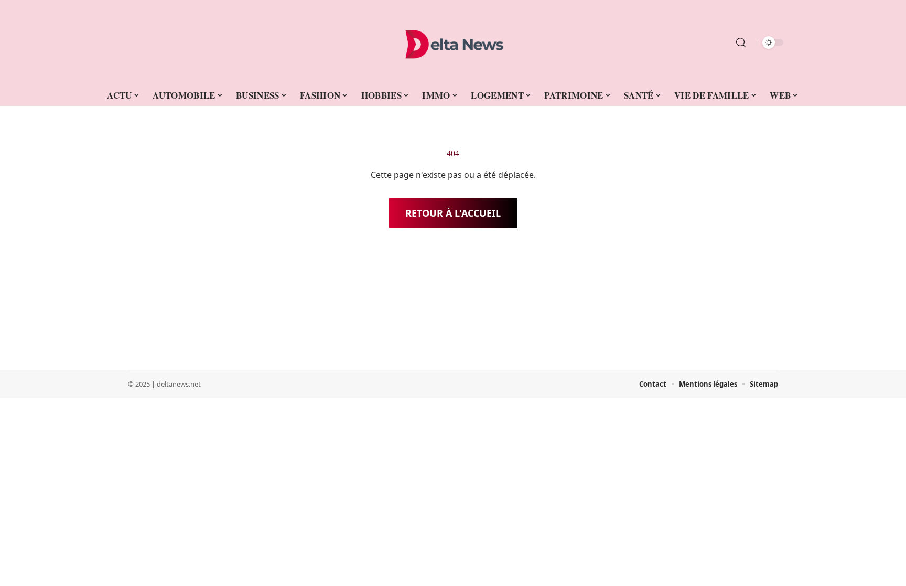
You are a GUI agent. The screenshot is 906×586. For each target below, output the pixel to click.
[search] (740, 42)
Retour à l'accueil (453, 213)
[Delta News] (453, 42)
